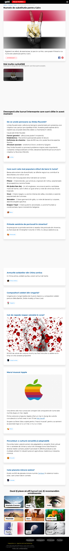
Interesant (11, 58)
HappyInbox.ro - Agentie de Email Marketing (20, 543)
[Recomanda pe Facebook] (59, 58)
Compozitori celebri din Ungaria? (23, 293)
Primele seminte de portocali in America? (27, 224)
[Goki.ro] (7, 1)
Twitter (59, 540)
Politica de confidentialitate (20, 548)
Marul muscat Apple (17, 372)
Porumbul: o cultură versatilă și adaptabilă (28, 441)
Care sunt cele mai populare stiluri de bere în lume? (32, 169)
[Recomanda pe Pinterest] (62, 58)
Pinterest (50, 540)
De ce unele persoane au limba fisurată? (27, 122)
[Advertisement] (34, 94)
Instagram (40, 540)
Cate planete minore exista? (21, 470)
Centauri (41, 473)
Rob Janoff (41, 418)
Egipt (15, 5)
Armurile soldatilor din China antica (24, 273)
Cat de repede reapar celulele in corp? (26, 315)
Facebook (30, 540)
